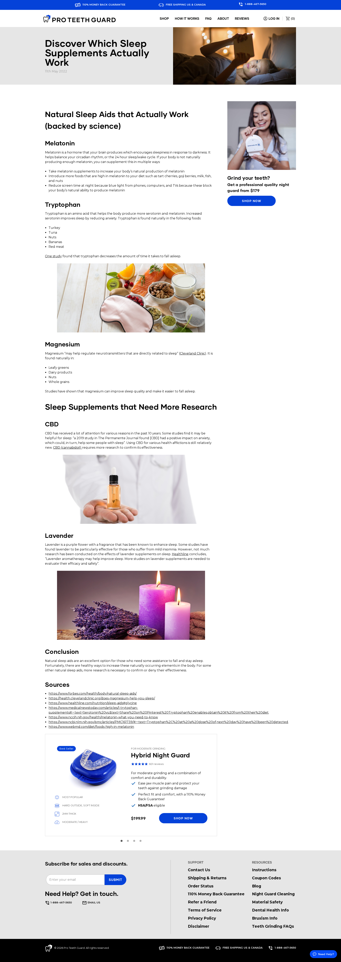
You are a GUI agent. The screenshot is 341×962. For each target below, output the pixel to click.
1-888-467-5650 (255, 4)
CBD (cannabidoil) (67, 447)
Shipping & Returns (207, 878)
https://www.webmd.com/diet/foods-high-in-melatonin (91, 727)
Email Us (93, 902)
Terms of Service (205, 910)
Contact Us (199, 869)
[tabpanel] (131, 785)
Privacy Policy (202, 918)
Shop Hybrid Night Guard (131, 785)
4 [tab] (140, 841)
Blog (256, 886)
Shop (164, 18)
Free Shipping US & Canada (185, 4)
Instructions (264, 869)
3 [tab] (134, 841)
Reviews (242, 18)
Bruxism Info (264, 918)
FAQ (208, 18)
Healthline (180, 554)
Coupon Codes (266, 878)
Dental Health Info (270, 910)
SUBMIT (115, 880)
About (223, 18)
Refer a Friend (202, 902)
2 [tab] (128, 841)
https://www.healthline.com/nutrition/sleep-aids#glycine (93, 703)
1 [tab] (122, 841)
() (292, 18)
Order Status (201, 886)
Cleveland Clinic (192, 353)
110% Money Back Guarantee (103, 4)
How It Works (187, 18)
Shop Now (251, 201)
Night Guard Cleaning (273, 894)
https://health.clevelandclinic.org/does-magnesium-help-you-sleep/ (102, 698)
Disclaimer (198, 926)
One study (53, 256)
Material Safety (267, 902)
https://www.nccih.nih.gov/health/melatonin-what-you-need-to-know (103, 717)
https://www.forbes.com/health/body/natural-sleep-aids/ (93, 693)
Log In (273, 18)
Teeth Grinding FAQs (273, 926)
